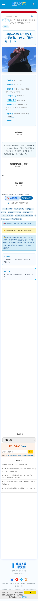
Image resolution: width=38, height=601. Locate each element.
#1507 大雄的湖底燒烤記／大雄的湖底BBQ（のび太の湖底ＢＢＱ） (19, 483)
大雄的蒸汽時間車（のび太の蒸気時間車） (15, 464)
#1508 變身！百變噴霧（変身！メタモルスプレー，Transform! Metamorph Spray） (18, 476)
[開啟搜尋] (34, 4)
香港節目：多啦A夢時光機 (24, 215)
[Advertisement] (17, 355)
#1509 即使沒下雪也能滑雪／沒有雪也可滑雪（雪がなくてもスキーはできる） (19, 470)
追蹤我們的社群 (10, 230)
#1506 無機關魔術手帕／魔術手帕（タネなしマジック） (18, 489)
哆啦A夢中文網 (15, 20)
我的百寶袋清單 (27, 198)
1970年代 (20, 23)
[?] (15, 41)
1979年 (27, 23)
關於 (4, 583)
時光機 (13, 455)
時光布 (24, 455)
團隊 (7, 583)
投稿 (22, 586)
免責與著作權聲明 (31, 583)
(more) (24, 446)
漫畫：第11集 (19, 209)
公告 (11, 583)
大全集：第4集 (7, 209)
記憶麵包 (30, 455)
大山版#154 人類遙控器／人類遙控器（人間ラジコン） (18, 261)
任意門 (8, 455)
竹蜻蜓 (18, 455)
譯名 (18, 583)
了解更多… (25, 597)
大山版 (14, 23)
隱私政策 (23, 583)
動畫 (33, 20)
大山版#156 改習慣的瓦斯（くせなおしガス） (18, 275)
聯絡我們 (17, 586)
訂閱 (14, 583)
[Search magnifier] (32, 16)
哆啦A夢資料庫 (26, 20)
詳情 (29, 224)
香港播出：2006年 (15, 212)
